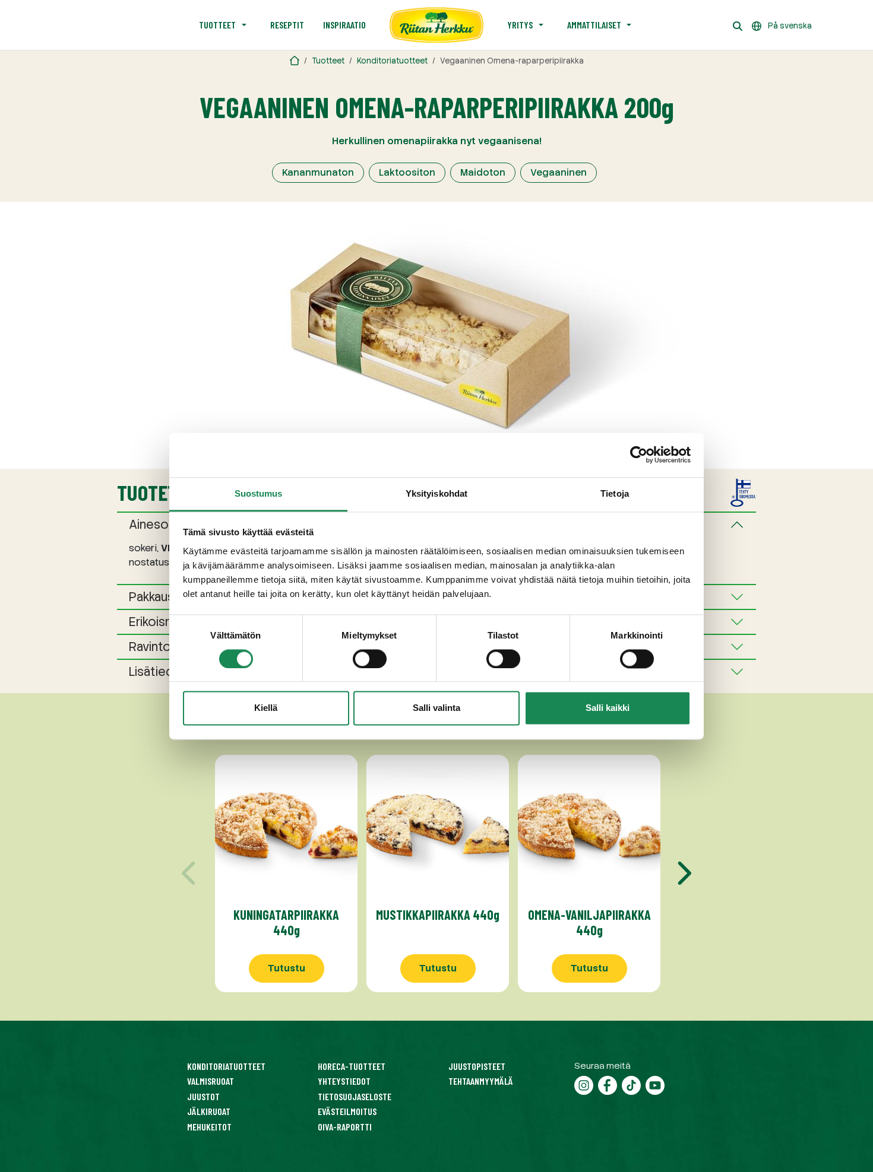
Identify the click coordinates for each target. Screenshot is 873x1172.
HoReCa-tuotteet (351, 1066)
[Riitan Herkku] (294, 61)
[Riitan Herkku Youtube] (655, 1084)
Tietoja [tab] (614, 493)
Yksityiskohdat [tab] (436, 493)
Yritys (520, 24)
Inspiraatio (344, 24)
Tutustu (286, 968)
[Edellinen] (190, 873)
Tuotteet (217, 24)
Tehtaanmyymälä (480, 1081)
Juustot (203, 1096)
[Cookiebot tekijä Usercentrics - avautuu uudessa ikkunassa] (639, 454)
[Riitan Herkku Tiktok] (631, 1084)
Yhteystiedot (344, 1081)
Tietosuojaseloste (354, 1096)
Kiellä (265, 708)
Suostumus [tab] (259, 493)
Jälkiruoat (208, 1111)
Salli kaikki (608, 708)
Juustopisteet (476, 1066)
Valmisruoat (210, 1081)
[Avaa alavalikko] (244, 25)
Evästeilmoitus (347, 1111)
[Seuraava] (683, 873)
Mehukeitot (209, 1126)
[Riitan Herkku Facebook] (607, 1084)
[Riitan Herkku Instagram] (583, 1084)
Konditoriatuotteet (392, 61)
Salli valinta (436, 708)
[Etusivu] (436, 25)
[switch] (370, 658)
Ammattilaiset (594, 24)
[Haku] (737, 25)
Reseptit (287, 24)
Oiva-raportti (345, 1126)
